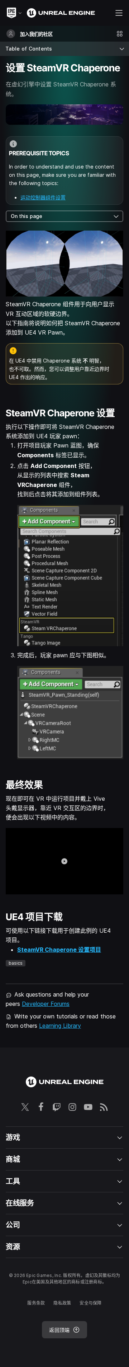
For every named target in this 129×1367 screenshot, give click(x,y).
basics (16, 963)
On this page (26, 216)
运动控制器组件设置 (43, 197)
